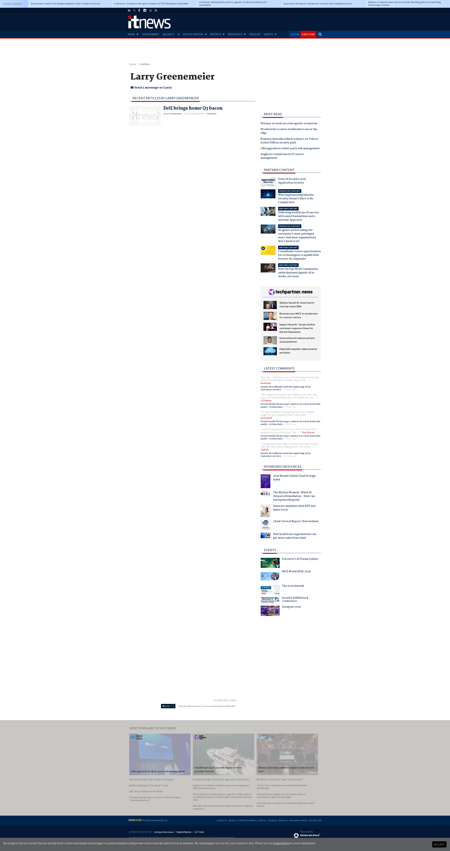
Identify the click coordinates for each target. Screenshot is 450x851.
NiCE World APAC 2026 (296, 572)
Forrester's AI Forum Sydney (300, 559)
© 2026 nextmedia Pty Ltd (155, 820)
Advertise (283, 820)
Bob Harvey (309, 432)
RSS (320, 820)
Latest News (12, 3)
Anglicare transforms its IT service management (282, 156)
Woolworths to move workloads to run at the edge (289, 131)
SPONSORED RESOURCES (282, 466)
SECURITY (168, 34)
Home (132, 64)
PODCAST (255, 34)
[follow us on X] (134, 10)
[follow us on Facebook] (139, 10)
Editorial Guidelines (248, 820)
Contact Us (222, 820)
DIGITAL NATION (193, 34)
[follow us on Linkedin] (129, 10)
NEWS (131, 34)
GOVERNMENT (150, 34)
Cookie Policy (281, 843)
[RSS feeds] (156, 10)
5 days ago (290, 424)
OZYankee (266, 400)
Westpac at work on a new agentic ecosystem (289, 124)
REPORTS (215, 34)
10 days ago (290, 456)
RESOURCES (235, 34)
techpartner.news (164, 831)
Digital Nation (184, 831)
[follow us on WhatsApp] (150, 10)
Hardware (211, 113)
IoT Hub (199, 831)
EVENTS (268, 34)
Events (270, 550)
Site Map (313, 820)
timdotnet (266, 383)
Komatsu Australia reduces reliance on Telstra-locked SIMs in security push (290, 141)
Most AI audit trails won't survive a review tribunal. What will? (207, 706)
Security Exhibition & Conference (295, 600)
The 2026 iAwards (293, 586)
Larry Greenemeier (172, 113)
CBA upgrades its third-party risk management (290, 149)
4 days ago (290, 407)
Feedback (272, 820)
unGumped (266, 417)
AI (179, 34)
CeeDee (265, 449)
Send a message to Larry (152, 87)
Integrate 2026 (291, 607)
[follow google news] (145, 10)
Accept (439, 844)
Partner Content (279, 170)
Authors (145, 64)
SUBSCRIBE (308, 34)
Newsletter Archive (298, 820)
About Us (233, 820)
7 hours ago (290, 390)
